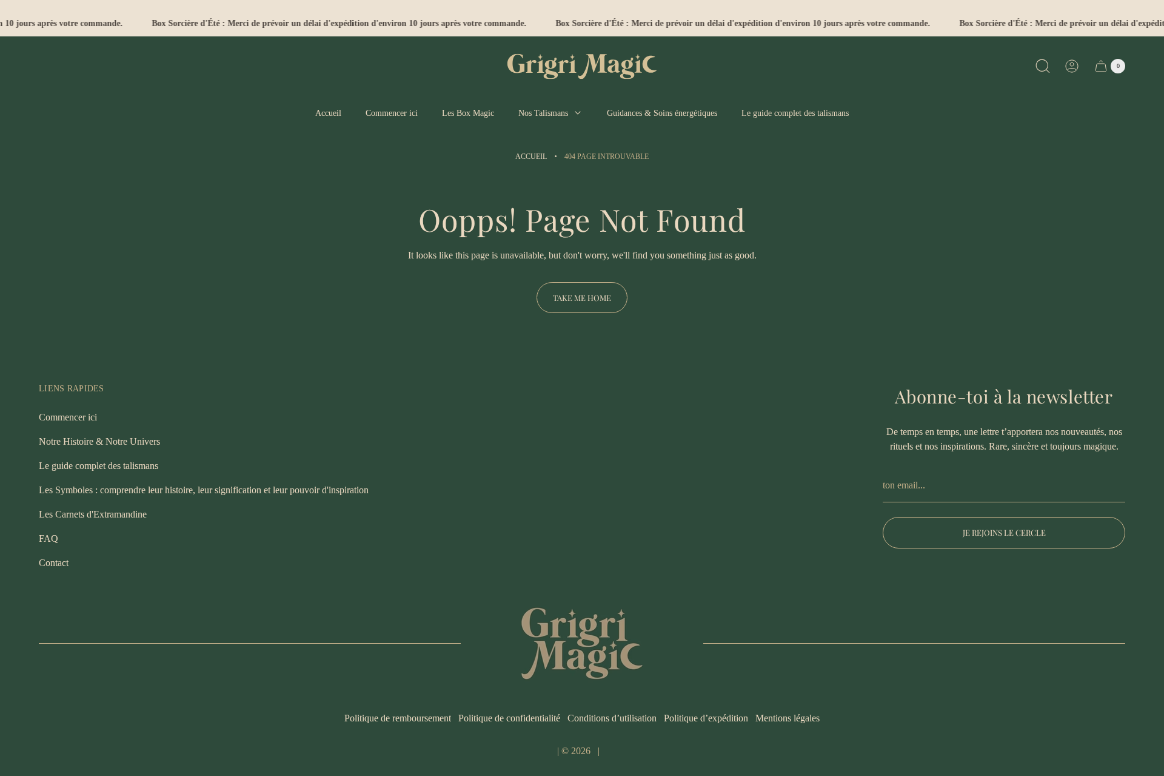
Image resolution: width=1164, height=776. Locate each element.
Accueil (531, 156)
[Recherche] (1042, 66)
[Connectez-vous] (1072, 66)
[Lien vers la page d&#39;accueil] (582, 643)
